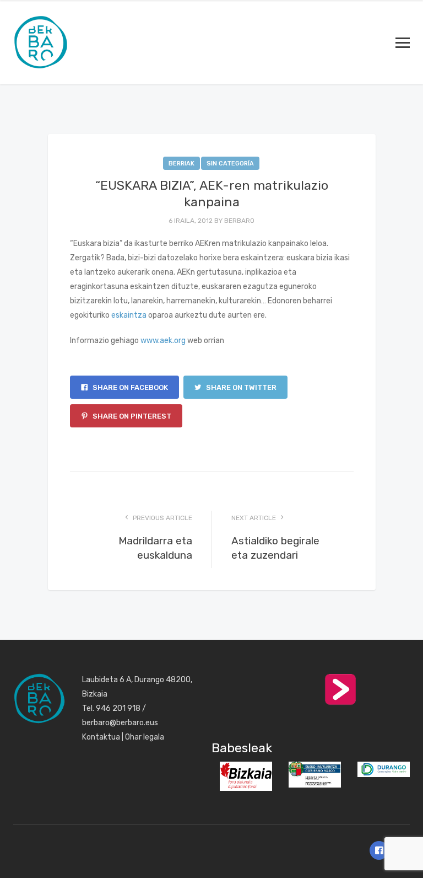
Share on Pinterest (131, 416)
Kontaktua (101, 737)
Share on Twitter (240, 387)
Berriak (181, 163)
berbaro (239, 220)
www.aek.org (163, 340)
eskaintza (129, 315)
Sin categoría (230, 163)
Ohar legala (144, 737)
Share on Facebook (129, 387)
